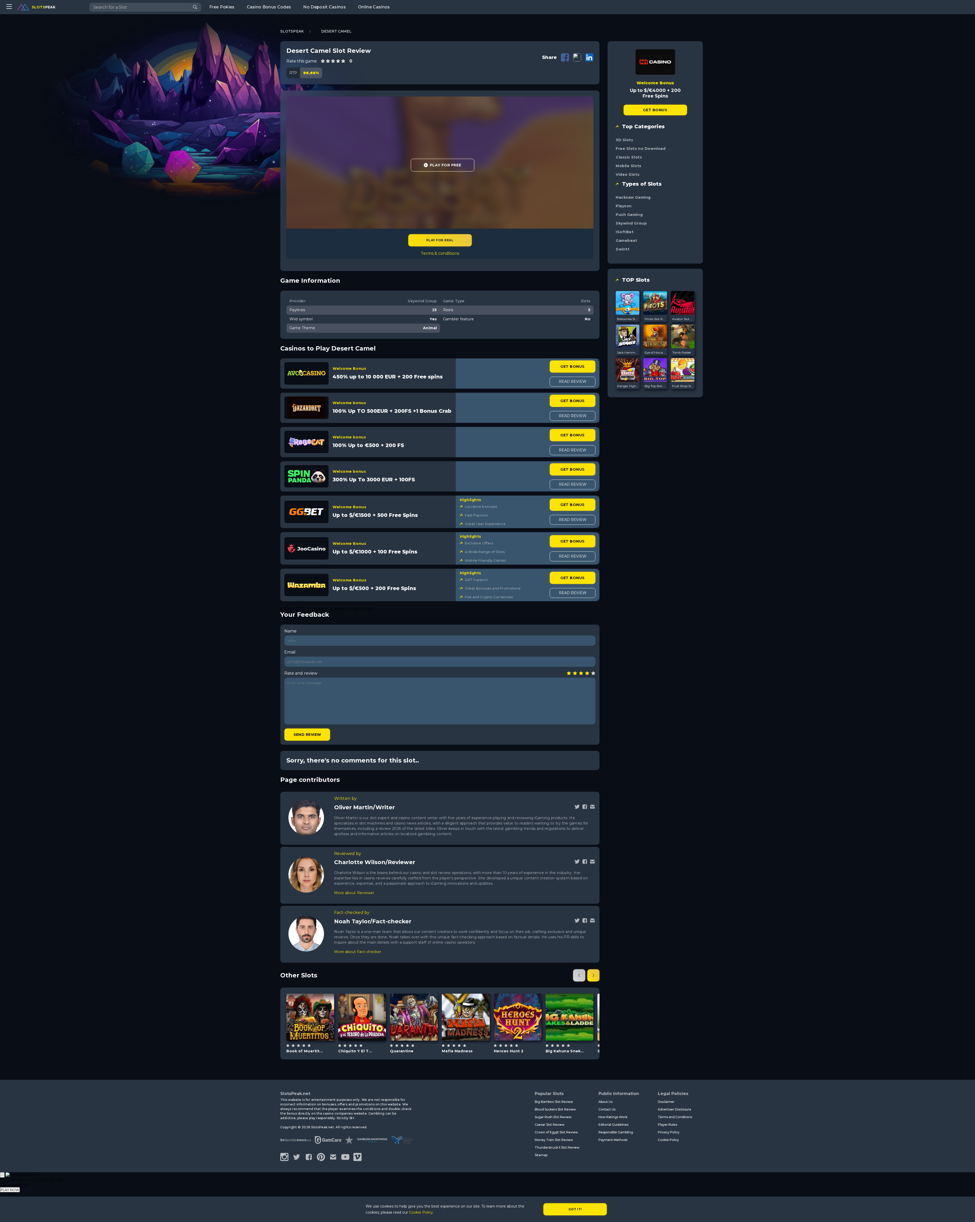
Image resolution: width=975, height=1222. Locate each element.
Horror (420, 1030)
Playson (624, 206)
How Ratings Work (612, 1117)
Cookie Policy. (421, 1212)
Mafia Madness (457, 1051)
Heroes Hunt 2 (509, 1051)
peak (43, 7)
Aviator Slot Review (682, 319)
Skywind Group (631, 223)
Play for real (439, 240)
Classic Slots (629, 157)
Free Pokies (222, 7)
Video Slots (627, 174)
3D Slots (624, 140)
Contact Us (606, 1109)
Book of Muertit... (304, 1051)
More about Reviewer (354, 893)
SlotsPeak (292, 31)
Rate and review (300, 673)
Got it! (575, 1209)
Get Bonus (572, 366)
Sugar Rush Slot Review (553, 1117)
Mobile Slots (628, 166)
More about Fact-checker (357, 951)
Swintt (622, 249)
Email (290, 652)
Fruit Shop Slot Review (682, 386)
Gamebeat (626, 240)
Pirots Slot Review (655, 319)
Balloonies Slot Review (627, 319)
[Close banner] (2, 1175)
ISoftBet (624, 232)
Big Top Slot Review (655, 386)
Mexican (316, 1030)
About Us (605, 1102)
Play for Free (445, 165)
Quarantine (402, 1051)
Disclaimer (666, 1102)
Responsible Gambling (615, 1132)
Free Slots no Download (640, 148)
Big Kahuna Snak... (565, 1051)
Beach (575, 1030)
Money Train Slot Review (554, 1140)
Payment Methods (612, 1140)
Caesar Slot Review (549, 1124)
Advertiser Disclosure (674, 1109)
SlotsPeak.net (295, 1093)
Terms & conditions (440, 253)
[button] (579, 975)
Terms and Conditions (675, 1117)
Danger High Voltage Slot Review (627, 386)
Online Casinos (374, 7)
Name (290, 631)
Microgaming (569, 1004)
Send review (307, 734)
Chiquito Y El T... (355, 1051)
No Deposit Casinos (324, 7)
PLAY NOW (10, 1190)
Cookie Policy (668, 1140)
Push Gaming (629, 214)
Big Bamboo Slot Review (554, 1102)
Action (368, 1030)
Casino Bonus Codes (269, 7)
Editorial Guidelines (613, 1124)
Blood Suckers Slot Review (555, 1109)
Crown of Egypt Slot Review (556, 1132)
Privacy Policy (668, 1132)
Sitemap (541, 1155)
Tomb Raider (681, 352)
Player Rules (667, 1124)
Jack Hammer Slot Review (627, 352)
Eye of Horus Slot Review (655, 352)
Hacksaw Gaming (633, 197)
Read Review (573, 381)
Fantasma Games (518, 1002)
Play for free (310, 1017)
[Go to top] (965, 1212)
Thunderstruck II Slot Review (557, 1147)
